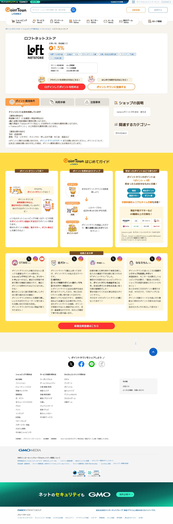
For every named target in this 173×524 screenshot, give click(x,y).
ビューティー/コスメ (23, 387)
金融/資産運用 (45, 394)
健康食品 (19, 394)
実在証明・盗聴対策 (24, 463)
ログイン (158, 10)
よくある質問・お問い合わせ (133, 390)
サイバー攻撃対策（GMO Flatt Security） (85, 463)
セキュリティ (69, 517)
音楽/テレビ (44, 409)
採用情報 (53, 439)
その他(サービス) (46, 417)
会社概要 (46, 439)
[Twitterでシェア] (71, 364)
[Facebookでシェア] (81, 364)
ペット (18, 409)
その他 (140, 517)
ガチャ (66, 379)
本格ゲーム (68, 402)
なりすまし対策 (106, 463)
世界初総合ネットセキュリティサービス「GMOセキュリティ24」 (38, 461)
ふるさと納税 (20, 428)
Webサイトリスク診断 (82, 461)
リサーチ (94, 517)
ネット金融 (110, 517)
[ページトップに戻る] (153, 352)
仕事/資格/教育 (45, 387)
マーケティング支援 (82, 517)
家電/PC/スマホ (22, 390)
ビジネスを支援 (58, 517)
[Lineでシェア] (92, 364)
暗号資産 (119, 517)
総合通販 (19, 379)
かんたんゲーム (70, 398)
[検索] (73, 9)
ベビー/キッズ (21, 421)
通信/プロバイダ (46, 398)
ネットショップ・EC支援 (43, 517)
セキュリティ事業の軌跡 (120, 463)
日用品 (18, 417)
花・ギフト (20, 398)
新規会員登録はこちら (86, 326)
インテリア (20, 413)
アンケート (68, 383)
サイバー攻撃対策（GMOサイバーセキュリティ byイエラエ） (51, 463)
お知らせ (126, 386)
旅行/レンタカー (46, 413)
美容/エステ (44, 390)
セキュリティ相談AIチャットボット (103, 460)
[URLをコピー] (102, 364)
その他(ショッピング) (23, 432)
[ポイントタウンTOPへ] (16, 10)
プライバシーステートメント (32, 439)
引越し (42, 402)
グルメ (18, 406)
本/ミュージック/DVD (24, 402)
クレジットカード (46, 406)
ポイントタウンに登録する (111, 87)
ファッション (121, 133)
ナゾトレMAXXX (70, 394)
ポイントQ (68, 387)
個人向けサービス (130, 517)
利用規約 (18, 439)
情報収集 (102, 517)
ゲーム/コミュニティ (47, 383)
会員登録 (136, 10)
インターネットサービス (25, 517)
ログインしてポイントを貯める (62, 87)
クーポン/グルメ (46, 379)
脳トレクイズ (69, 390)
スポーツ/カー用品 (22, 425)
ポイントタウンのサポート (51, 140)
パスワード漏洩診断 (66, 461)
